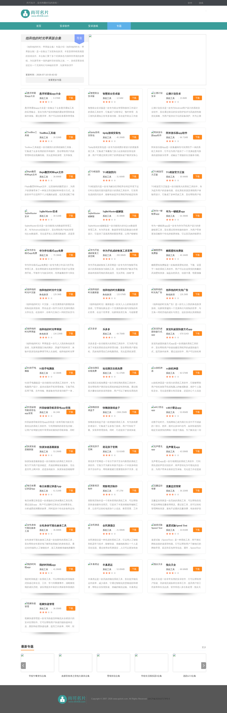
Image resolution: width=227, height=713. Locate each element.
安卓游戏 (93, 26)
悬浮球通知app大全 (50, 93)
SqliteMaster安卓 (48, 211)
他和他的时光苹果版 (50, 329)
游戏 (201, 3)
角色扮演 (43, 294)
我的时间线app (47, 565)
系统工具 (43, 98)
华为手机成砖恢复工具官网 (117, 250)
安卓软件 (65, 26)
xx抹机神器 (172, 368)
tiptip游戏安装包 (112, 133)
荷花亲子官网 (110, 447)
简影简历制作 (110, 486)
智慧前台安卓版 (111, 93)
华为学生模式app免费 (51, 250)
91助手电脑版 (46, 368)
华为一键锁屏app (175, 211)
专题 (119, 26)
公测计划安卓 (173, 93)
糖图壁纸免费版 (174, 250)
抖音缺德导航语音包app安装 (55, 407)
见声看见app (173, 447)
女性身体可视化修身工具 (53, 525)
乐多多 (106, 329)
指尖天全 (171, 565)
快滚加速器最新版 (49, 447)
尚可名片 (51, 14)
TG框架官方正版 (175, 172)
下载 (71, 98)
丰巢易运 (108, 565)
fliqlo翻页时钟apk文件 (51, 172)
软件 (190, 3)
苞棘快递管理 (46, 604)
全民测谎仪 (109, 525)
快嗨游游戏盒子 (111, 407)
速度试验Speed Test (176, 525)
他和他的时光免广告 (177, 290)
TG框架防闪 (109, 172)
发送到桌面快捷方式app (179, 329)
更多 (204, 647)
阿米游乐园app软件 (176, 133)
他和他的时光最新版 (114, 290)
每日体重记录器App (50, 486)
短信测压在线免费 (112, 368)
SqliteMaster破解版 (113, 211)
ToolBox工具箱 (47, 133)
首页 (38, 26)
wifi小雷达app (173, 407)
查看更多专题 (54, 80)
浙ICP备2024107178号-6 (159, 699)
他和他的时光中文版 (50, 290)
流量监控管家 (173, 486)
